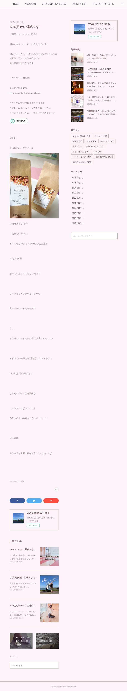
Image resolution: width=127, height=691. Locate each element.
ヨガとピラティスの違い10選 (24, 605)
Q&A (97, 151)
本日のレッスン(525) (17, 481)
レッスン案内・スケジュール (54, 3)
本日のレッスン (82, 162)
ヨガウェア (107, 141)
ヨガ (91, 141)
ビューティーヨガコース (103, 3)
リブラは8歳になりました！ (24, 577)
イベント (101, 136)
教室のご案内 (30, 3)
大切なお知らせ (81, 136)
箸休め (77, 141)
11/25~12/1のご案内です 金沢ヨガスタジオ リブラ (36, 549)
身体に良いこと (94, 146)
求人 (77, 146)
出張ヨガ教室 (81, 151)
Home (15, 3)
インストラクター (79, 3)
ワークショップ (82, 156)
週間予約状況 (104, 156)
